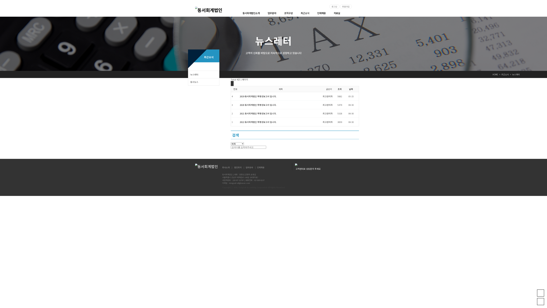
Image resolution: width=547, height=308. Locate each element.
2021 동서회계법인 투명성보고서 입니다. (258, 113)
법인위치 (238, 167)
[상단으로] (540, 301)
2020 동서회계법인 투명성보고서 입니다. (258, 104)
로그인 (334, 6)
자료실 (337, 13)
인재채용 (321, 13)
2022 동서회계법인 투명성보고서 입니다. (258, 121)
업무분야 (272, 13)
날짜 (351, 89)
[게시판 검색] (232, 83)
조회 (340, 89)
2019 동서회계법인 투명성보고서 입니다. (258, 96)
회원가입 (346, 6)
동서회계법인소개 (251, 13)
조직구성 (288, 13)
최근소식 (305, 13)
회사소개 (226, 167)
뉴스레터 (194, 74)
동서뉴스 (194, 81)
